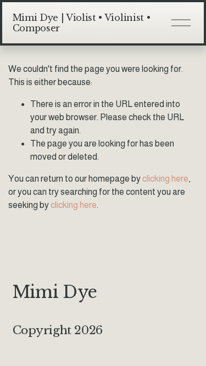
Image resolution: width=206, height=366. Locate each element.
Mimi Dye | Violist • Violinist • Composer (82, 22)
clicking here (165, 178)
